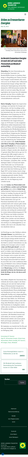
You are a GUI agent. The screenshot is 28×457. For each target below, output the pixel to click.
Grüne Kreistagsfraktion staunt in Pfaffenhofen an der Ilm (14, 354)
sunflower (12, 447)
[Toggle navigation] (25, 14)
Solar (10, 342)
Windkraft (14, 342)
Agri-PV (3, 338)
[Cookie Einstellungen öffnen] (3, 454)
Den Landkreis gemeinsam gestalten (16, 8)
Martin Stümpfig (13, 340)
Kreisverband (4, 336)
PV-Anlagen (4, 342)
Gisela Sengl (22, 338)
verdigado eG (12, 448)
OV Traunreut (11, 336)
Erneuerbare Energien (12, 338)
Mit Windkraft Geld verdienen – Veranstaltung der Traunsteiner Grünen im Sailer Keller (14, 366)
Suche (22, 382)
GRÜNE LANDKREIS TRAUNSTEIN (14, 4)
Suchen (7, 379)
